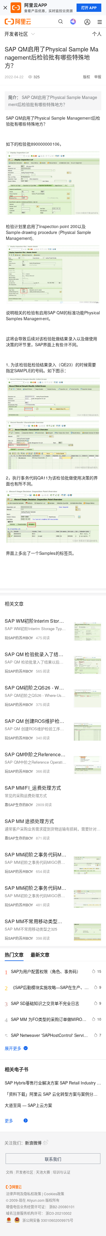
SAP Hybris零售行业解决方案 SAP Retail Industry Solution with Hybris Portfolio (53, 1083)
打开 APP (89, 7)
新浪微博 (33, 1143)
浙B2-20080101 (62, 1206)
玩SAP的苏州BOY (19, 637)
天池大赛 (43, 1172)
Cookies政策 (54, 1193)
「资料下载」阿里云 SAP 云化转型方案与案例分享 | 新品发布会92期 (53, 1094)
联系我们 (53, 1159)
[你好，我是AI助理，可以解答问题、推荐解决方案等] (73, 21)
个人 (97, 33)
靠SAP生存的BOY (19, 804)
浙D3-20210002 (59, 1213)
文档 (9, 1172)
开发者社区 (24, 1172)
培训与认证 (61, 1172)
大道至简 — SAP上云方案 (28, 1105)
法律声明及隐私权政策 (23, 1193)
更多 (9, 1120)
